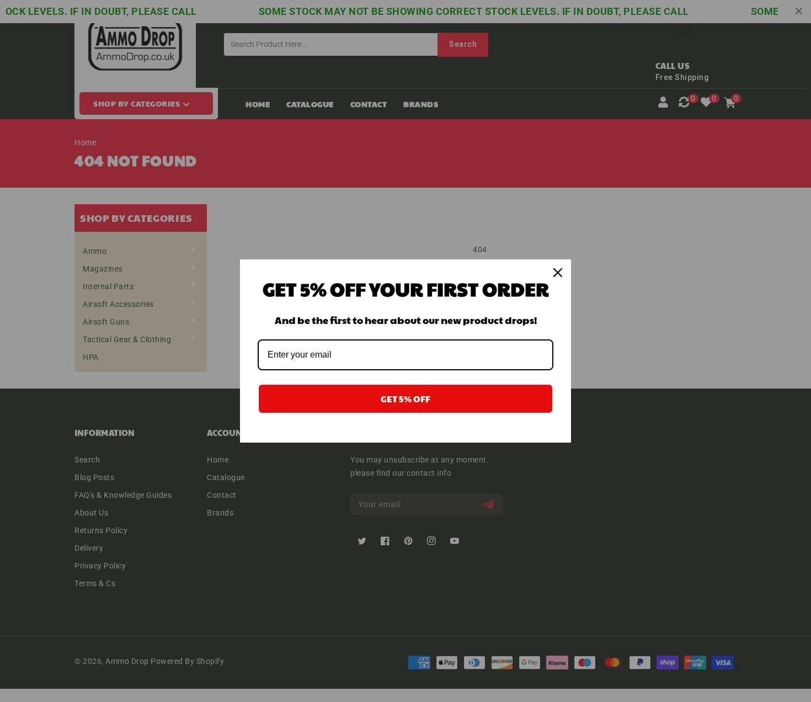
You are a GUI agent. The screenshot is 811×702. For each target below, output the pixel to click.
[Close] (558, 272)
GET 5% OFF (405, 398)
